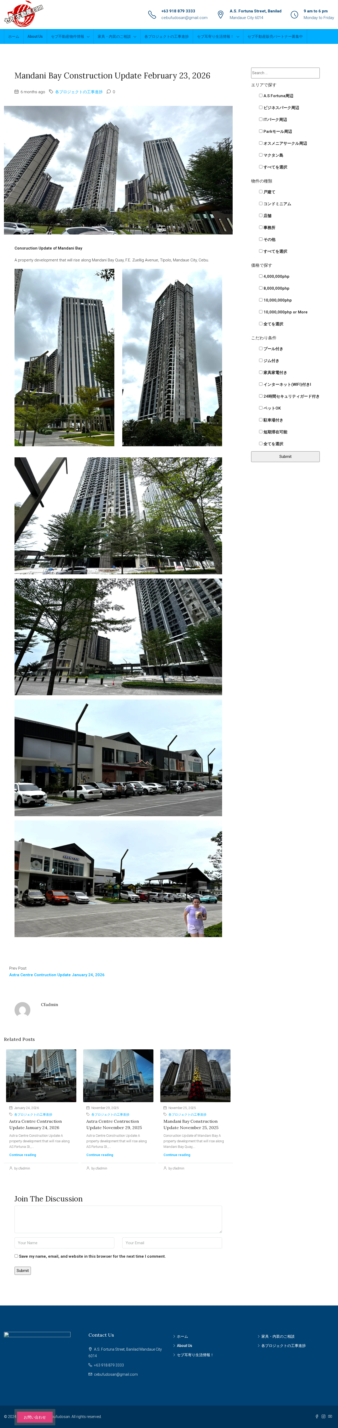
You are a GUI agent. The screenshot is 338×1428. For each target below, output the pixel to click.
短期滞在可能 (274, 432)
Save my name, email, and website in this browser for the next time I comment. (92, 1256)
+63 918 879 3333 (178, 11)
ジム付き (270, 360)
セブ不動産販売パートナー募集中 (275, 36)
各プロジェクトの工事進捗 (166, 36)
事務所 (268, 227)
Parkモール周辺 (277, 131)
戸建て (268, 192)
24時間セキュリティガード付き (291, 396)
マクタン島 (272, 155)
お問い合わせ (35, 1417)
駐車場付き (272, 420)
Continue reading (22, 1155)
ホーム (13, 36)
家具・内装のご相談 (114, 36)
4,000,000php (275, 276)
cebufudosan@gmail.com (184, 17)
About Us (35, 36)
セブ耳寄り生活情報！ (215, 36)
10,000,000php (277, 300)
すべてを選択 (274, 167)
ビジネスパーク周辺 (280, 107)
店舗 (266, 215)
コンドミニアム (276, 203)
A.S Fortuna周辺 (277, 95)
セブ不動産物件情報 (67, 36)
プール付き (272, 348)
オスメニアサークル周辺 (284, 143)
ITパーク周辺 (274, 119)
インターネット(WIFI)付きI (286, 384)
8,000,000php (275, 288)
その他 (268, 239)
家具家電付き (274, 372)
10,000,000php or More (285, 312)
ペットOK (271, 408)
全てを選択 (272, 324)
